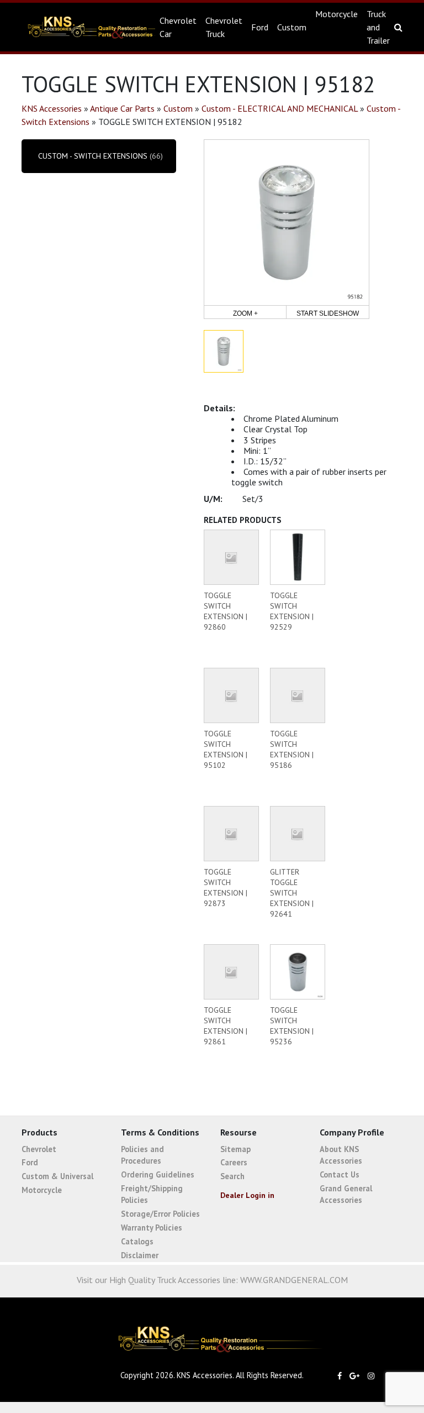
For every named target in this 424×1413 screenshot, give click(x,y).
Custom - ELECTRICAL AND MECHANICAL (280, 108)
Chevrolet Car (178, 27)
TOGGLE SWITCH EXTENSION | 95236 (292, 1025)
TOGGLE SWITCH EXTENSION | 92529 (292, 611)
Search (232, 1176)
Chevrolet (39, 1149)
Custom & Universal (57, 1176)
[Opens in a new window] (342, 1375)
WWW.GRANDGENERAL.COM (294, 1279)
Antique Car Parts (122, 108)
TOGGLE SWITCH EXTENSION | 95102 (225, 749)
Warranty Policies (151, 1227)
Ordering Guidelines (157, 1174)
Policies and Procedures (142, 1155)
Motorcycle (336, 13)
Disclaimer (139, 1255)
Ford (259, 27)
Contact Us (339, 1174)
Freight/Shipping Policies (152, 1194)
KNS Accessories (84, 27)
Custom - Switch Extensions (92, 156)
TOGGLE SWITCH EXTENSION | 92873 (225, 887)
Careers (233, 1162)
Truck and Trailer (378, 27)
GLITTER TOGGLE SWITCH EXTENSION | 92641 (292, 893)
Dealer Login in (247, 1195)
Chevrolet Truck (223, 27)
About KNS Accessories (341, 1155)
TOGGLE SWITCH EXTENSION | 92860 (225, 611)
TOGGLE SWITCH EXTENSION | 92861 (225, 1025)
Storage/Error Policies (160, 1213)
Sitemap (235, 1149)
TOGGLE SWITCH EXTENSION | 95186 (292, 749)
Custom (291, 27)
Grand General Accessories (346, 1194)
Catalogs (137, 1241)
